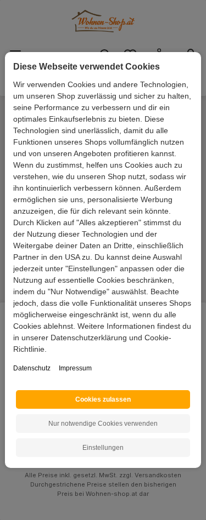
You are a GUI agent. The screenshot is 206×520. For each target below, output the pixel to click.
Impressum (75, 368)
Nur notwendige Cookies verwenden (103, 423)
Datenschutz (32, 368)
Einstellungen (103, 448)
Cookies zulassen (103, 399)
